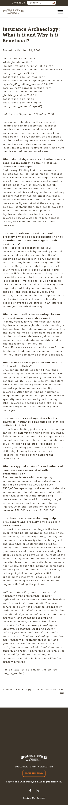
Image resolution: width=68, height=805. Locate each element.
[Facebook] (30, 791)
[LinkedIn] (37, 791)
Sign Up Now (34, 773)
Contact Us (18, 3)
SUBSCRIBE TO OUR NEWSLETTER (34, 767)
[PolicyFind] (13, 11)
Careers (41, 798)
